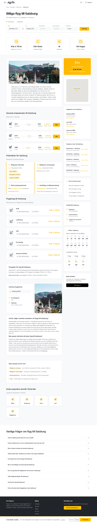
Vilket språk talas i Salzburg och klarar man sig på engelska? (26, 453)
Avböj (77, 519)
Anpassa (71, 519)
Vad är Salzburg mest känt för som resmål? (21, 438)
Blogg (36, 509)
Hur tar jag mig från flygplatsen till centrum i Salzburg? (24, 470)
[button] (76, 90)
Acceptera (85, 519)
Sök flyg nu (77, 285)
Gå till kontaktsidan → (72, 507)
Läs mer (63, 519)
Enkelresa (20, 21)
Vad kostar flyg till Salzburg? (16, 482)
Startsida (37, 504)
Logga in (89, 2)
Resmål (37, 506)
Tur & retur (11, 21)
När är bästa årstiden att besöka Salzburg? (21, 448)
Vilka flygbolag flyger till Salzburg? (18, 476)
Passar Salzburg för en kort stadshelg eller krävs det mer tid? (26, 443)
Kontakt (37, 514)
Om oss (37, 511)
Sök (56, 125)
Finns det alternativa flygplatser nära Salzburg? (22, 488)
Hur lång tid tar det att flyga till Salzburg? (20, 459)
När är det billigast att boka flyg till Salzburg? (21, 464)
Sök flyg (84, 28)
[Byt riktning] (22, 28)
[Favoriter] (81, 2)
